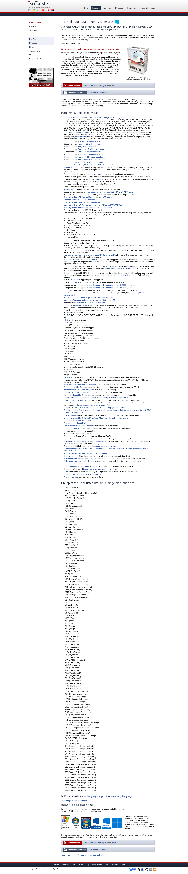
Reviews (32, 26)
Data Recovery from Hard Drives (77, 133)
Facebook (143, 869)
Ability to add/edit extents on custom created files (83, 459)
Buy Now (107, 8)
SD (86, 135)
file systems (96, 179)
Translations (97, 865)
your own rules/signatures (79, 466)
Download (119, 8)
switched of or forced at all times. (124, 275)
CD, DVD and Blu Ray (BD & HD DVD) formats (107, 118)
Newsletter (151, 869)
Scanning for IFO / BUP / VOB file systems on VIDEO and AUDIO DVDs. (93, 205)
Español (43, 10)
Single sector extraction (73, 400)
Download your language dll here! (74, 801)
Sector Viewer (69, 403)
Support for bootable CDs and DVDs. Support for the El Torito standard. (92, 449)
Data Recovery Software (43, 7)
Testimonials (34, 30)
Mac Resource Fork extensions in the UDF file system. (111, 288)
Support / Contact (148, 8)
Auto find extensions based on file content (80, 260)
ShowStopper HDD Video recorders (92, 160)
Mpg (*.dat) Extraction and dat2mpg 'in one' (81, 300)
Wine (144, 835)
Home (85, 8)
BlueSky (131, 869)
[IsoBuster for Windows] (117, 22)
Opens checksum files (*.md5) (76, 395)
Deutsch (34, 10)
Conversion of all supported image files (79, 426)
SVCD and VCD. (109, 300)
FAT (68, 315)
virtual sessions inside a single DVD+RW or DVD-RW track (109, 192)
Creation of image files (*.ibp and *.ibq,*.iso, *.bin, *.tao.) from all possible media (96, 418)
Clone (66, 472)
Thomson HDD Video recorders (90, 162)
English (29, 10)
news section (74, 809)
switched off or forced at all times (116, 268)
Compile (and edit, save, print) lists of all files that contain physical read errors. (95, 408)
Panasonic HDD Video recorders (91, 149)
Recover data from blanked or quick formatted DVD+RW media (89, 298)
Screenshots (34, 34)
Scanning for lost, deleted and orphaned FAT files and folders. (88, 208)
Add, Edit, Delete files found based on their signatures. (85, 453)
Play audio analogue (72, 439)
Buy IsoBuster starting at (100, 85)
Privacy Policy (83, 865)
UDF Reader (74, 246)
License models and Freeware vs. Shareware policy (81, 855)
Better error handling (72, 174)
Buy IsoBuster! (41, 77)
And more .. (70, 477)
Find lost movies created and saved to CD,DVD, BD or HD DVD (89, 255)
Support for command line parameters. (79, 464)
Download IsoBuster (77, 92)
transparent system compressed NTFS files (100, 469)
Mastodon (135, 869)
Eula (73, 865)
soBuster (39, 3)
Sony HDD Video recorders (89, 147)
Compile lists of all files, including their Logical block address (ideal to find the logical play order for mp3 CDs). (107, 410)
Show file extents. (71, 456)
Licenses (65, 865)
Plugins (76, 428)
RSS (155, 869)
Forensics (115, 865)
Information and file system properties (79, 390)
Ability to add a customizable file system (80, 461)
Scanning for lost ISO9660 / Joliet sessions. (81, 200)
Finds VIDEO (69, 377)
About (56, 865)
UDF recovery (108, 197)
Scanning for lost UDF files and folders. (79, 197)
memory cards (81, 137)
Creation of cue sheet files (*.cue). (77, 423)
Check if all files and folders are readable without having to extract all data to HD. (96, 398)
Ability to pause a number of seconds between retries (85, 441)
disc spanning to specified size (104, 446)
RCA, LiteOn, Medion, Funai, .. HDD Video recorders (94, 165)
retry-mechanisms (97, 174)
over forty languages (122, 796)
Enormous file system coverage (76, 305)
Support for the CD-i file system (76, 387)
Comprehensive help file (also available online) (82, 474)
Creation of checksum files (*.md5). (78, 421)
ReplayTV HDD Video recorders (90, 157)
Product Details (35, 22)
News (31, 47)
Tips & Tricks (34, 51)
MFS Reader (75, 280)
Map (123, 865)
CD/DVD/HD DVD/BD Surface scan (78, 392)
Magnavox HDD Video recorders (91, 154)
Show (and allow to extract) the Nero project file (82, 385)
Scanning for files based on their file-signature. (82, 202)
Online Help (131, 8)
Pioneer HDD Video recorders (89, 144)
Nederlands (52, 10)
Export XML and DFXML (73, 413)
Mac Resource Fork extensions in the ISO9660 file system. (112, 285)
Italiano (48, 10)
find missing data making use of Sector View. (93, 405)
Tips (106, 865)
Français (38, 10)
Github (147, 869)
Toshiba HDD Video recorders (90, 141)
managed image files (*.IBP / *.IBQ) (91, 303)
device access (72, 167)
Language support (97, 796)
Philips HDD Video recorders (89, 152)
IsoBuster (96, 8)
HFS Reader (75, 282)
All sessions (68, 189)
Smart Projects (45, 869)
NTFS (66, 320)
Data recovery (69, 118)
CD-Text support (70, 415)
